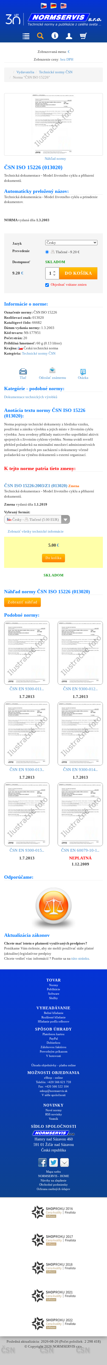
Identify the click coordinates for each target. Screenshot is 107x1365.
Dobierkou (53, 1042)
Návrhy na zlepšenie (53, 1180)
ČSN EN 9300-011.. (27, 689)
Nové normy (54, 1110)
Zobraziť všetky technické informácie (35, 531)
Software (53, 993)
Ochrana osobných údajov (53, 1189)
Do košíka (78, 273)
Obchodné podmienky (53, 1184)
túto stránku (80, 958)
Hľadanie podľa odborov (53, 1021)
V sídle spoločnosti (54, 1095)
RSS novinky (53, 1114)
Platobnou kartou (53, 1034)
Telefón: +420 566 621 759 (53, 1082)
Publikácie (53, 989)
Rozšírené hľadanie (53, 1017)
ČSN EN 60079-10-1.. (80, 850)
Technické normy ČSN (55, 72)
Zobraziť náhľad (22, 602)
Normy (53, 985)
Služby (53, 998)
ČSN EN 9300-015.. (27, 850)
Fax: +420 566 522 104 (53, 1086)
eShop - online (53, 1077)
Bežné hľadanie (53, 1013)
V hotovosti (53, 1056)
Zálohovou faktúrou (53, 1047)
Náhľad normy (55, 159)
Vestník (53, 1118)
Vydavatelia (25, 72)
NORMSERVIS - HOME (53, 1176)
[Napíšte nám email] (64, 1162)
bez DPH (66, 59)
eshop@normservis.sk (53, 1090)
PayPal (53, 1038)
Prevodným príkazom (53, 1051)
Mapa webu (53, 1171)
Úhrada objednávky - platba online (53, 1065)
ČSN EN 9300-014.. (80, 769)
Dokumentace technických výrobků (30, 397)
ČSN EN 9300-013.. (27, 769)
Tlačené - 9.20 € (67, 252)
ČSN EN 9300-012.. (80, 689)
